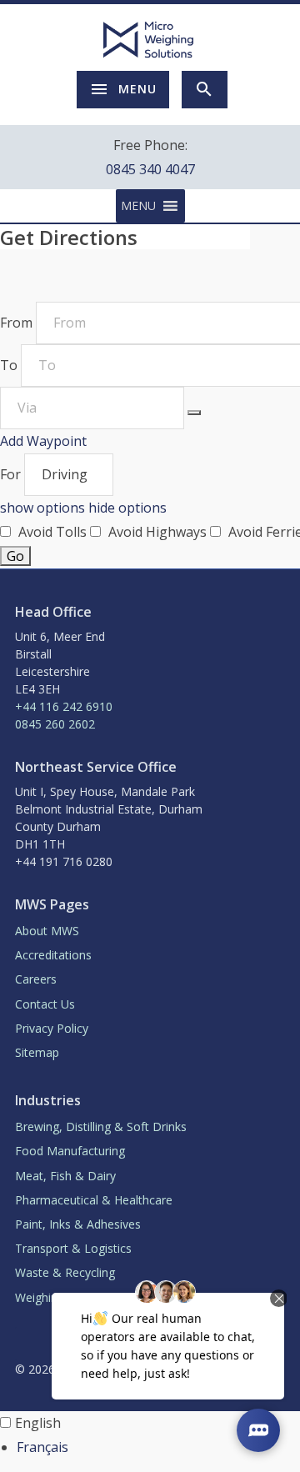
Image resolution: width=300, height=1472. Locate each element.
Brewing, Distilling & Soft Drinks (101, 1126)
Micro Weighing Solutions (150, 39)
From (18, 322)
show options (44, 507)
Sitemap (37, 1052)
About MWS (47, 931)
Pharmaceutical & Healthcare (93, 1200)
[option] (158, 1447)
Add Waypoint (43, 441)
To (10, 365)
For (12, 474)
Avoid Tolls (52, 532)
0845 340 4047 (150, 169)
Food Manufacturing (70, 1151)
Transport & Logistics (73, 1248)
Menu (137, 89)
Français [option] (42, 1447)
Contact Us (45, 1004)
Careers (36, 979)
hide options (127, 507)
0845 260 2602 (55, 724)
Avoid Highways (157, 532)
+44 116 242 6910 (63, 706)
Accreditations (53, 955)
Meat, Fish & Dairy (65, 1176)
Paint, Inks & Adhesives (78, 1224)
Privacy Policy (51, 1028)
